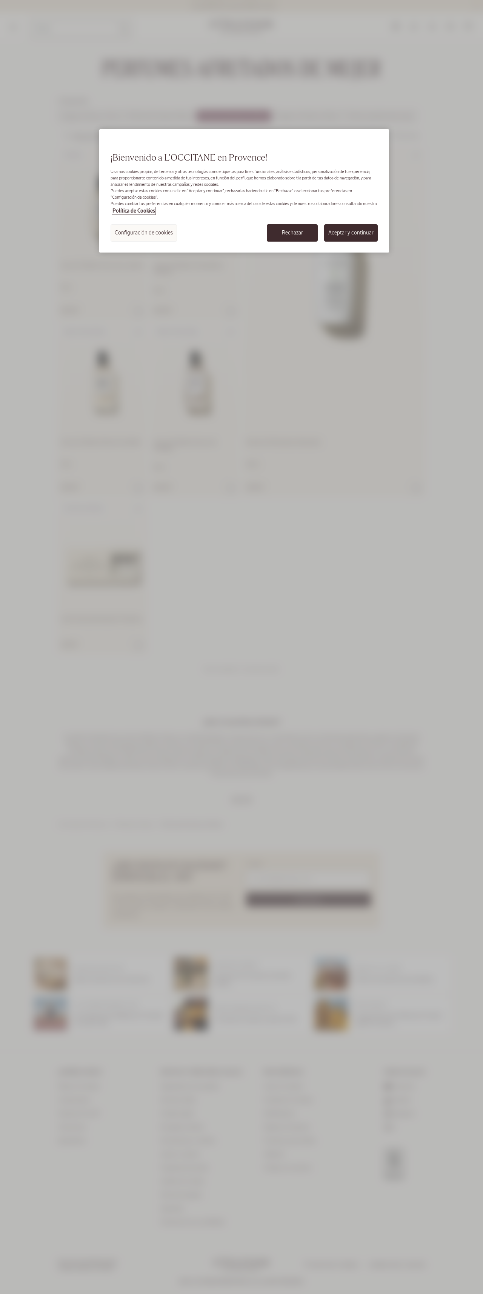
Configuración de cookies (144, 233)
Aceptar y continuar (351, 233)
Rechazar (292, 233)
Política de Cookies (133, 211)
